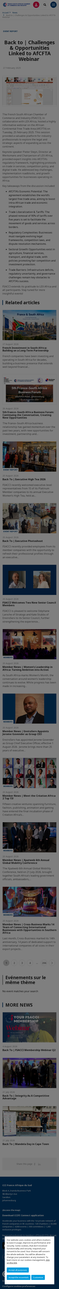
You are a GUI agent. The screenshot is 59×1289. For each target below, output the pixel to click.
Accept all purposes (17, 1270)
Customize (38, 1277)
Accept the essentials (18, 1277)
